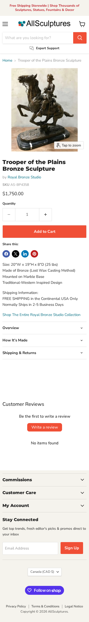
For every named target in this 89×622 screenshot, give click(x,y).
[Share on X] (15, 254)
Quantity (9, 204)
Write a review (44, 427)
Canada (42, 572)
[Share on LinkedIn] (25, 254)
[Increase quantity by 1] (45, 214)
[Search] (80, 38)
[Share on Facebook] (6, 254)
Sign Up (72, 548)
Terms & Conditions (45, 606)
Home (7, 60)
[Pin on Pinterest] (34, 254)
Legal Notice (74, 606)
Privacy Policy (16, 606)
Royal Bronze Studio (24, 177)
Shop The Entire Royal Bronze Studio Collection (41, 314)
